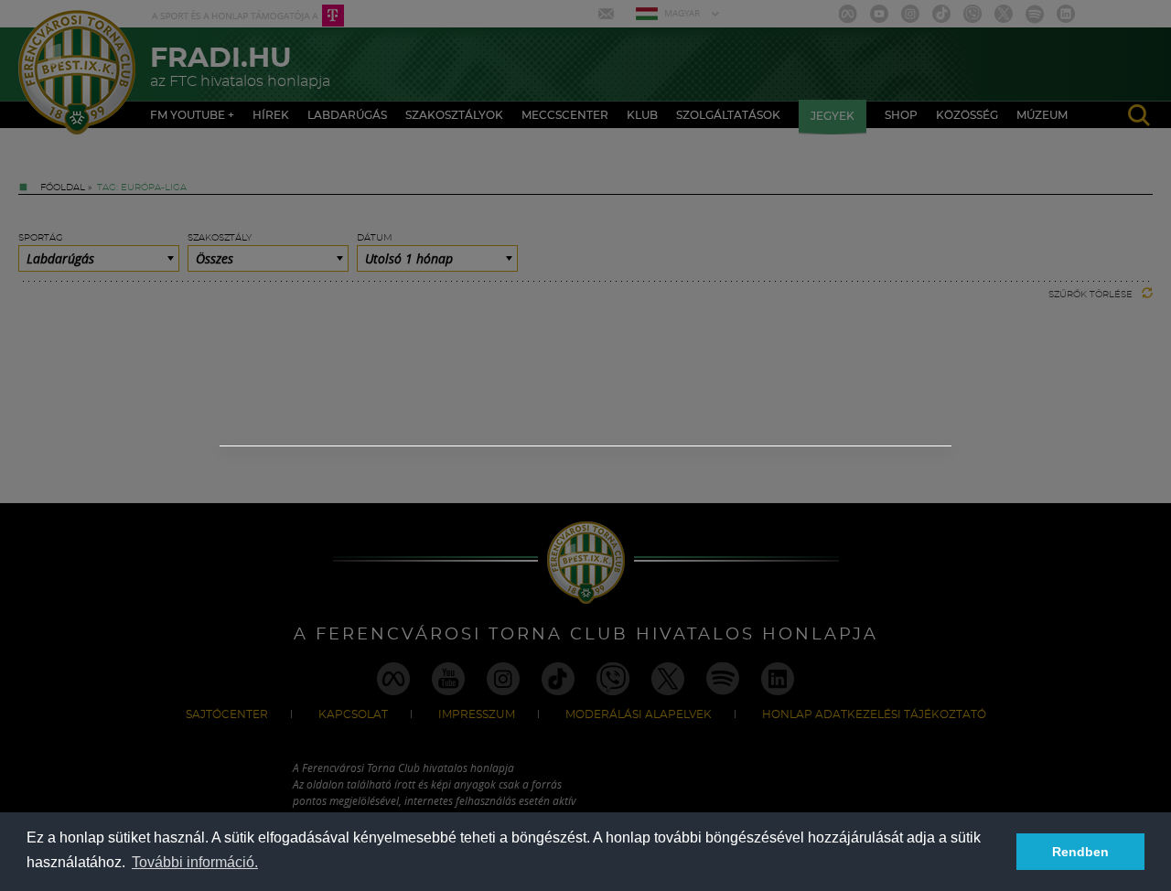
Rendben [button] (1080, 851)
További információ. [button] (195, 862)
